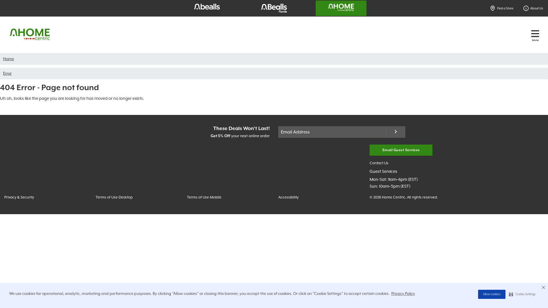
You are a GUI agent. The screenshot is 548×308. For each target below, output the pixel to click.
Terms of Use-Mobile (204, 197)
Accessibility (288, 197)
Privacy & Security (19, 197)
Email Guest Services (401, 150)
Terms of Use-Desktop (114, 197)
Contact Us (379, 163)
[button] (522, 294)
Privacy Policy (403, 293)
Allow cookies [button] (492, 294)
